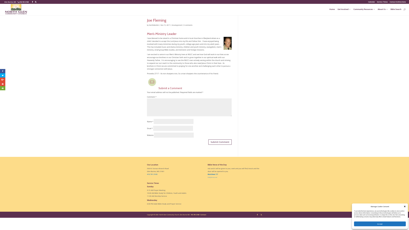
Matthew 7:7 (213, 174)
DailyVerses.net (212, 177)
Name (150, 121)
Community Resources (363, 9)
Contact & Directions (398, 2)
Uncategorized (177, 25)
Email (150, 128)
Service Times (382, 2)
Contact (203, 215)
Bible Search (396, 9)
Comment (151, 97)
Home (332, 9)
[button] (405, 206)
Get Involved (343, 9)
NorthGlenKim (154, 25)
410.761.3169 (24, 2)
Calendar (371, 2)
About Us (382, 9)
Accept (380, 224)
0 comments (188, 25)
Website (150, 135)
